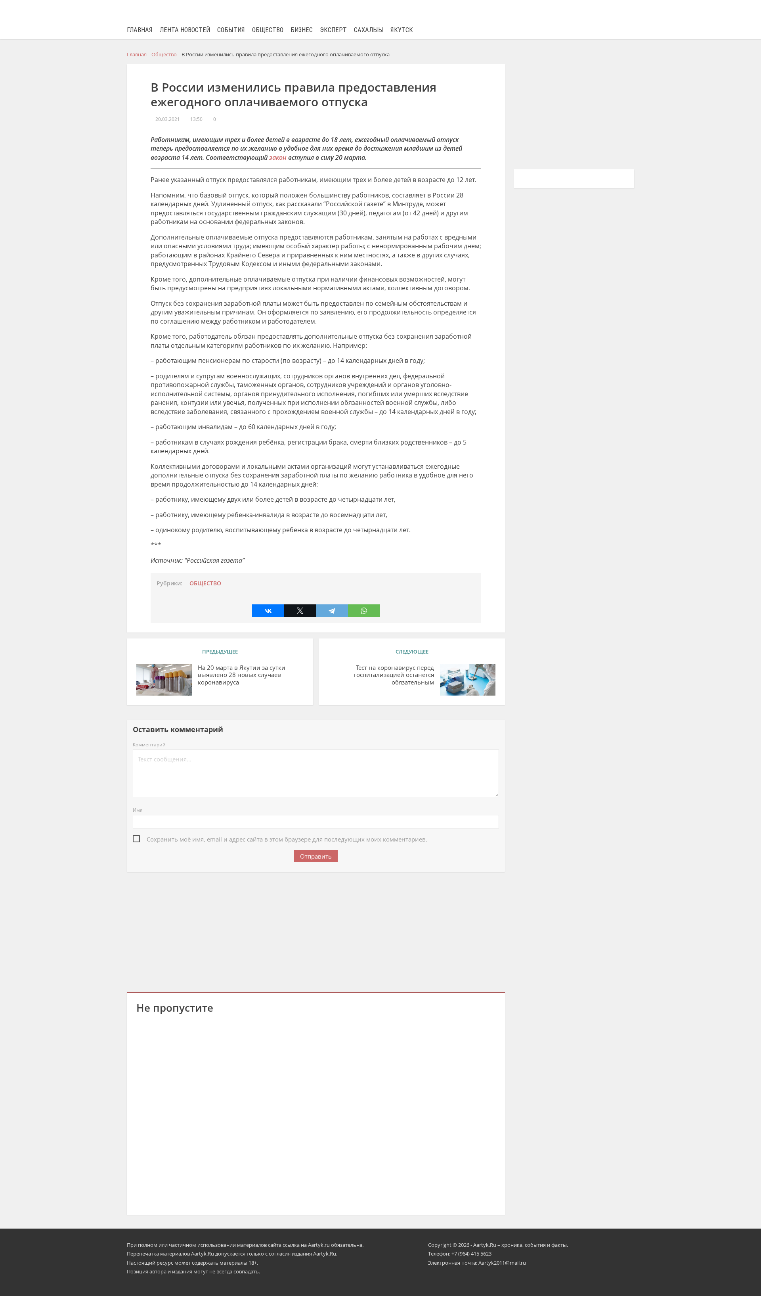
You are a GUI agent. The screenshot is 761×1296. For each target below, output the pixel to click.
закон (278, 157)
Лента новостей (185, 30)
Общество (267, 30)
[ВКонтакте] (268, 610)
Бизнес (302, 30)
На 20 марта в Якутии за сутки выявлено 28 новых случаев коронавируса (241, 675)
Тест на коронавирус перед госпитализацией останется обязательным (394, 675)
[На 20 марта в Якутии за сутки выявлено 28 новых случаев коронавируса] (164, 680)
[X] (300, 610)
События (231, 30)
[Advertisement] (316, 930)
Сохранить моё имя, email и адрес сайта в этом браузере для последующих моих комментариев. (287, 839)
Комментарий (149, 744)
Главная (140, 30)
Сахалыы (368, 30)
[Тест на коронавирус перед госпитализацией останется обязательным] (467, 680)
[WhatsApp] (364, 610)
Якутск (401, 30)
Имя (138, 810)
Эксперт (333, 30)
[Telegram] (332, 610)
